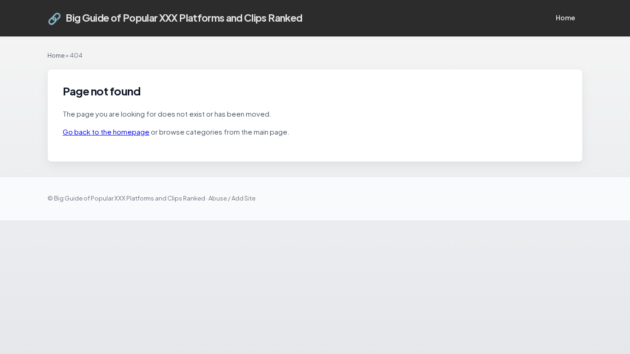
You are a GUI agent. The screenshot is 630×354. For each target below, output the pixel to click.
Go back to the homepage (106, 131)
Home (565, 17)
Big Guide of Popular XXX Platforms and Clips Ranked (175, 18)
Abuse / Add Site (232, 198)
